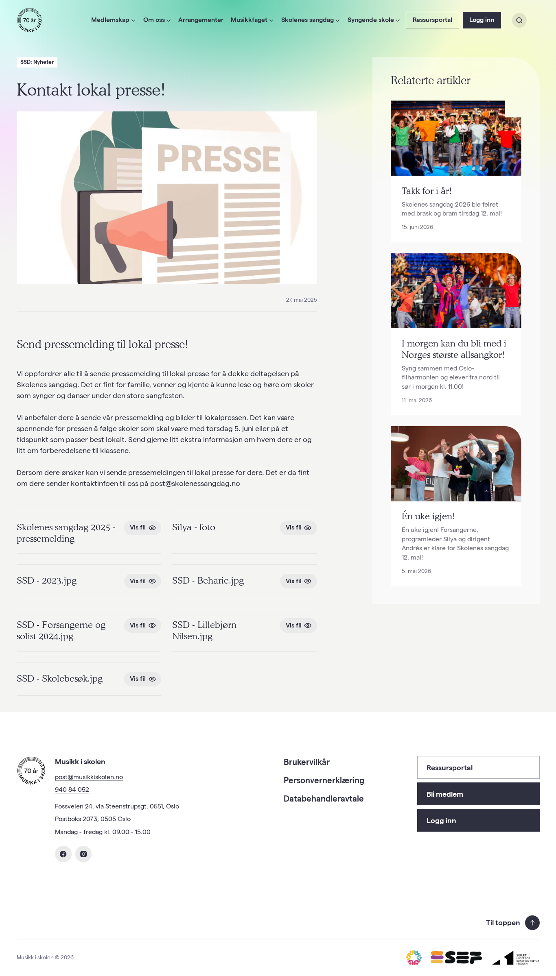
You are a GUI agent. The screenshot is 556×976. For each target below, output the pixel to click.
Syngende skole (371, 19)
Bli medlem (445, 794)
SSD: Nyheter (37, 62)
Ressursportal (432, 19)
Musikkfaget (249, 19)
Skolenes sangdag (307, 19)
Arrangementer (200, 19)
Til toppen (503, 922)
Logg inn (481, 19)
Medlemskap (110, 19)
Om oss (154, 19)
